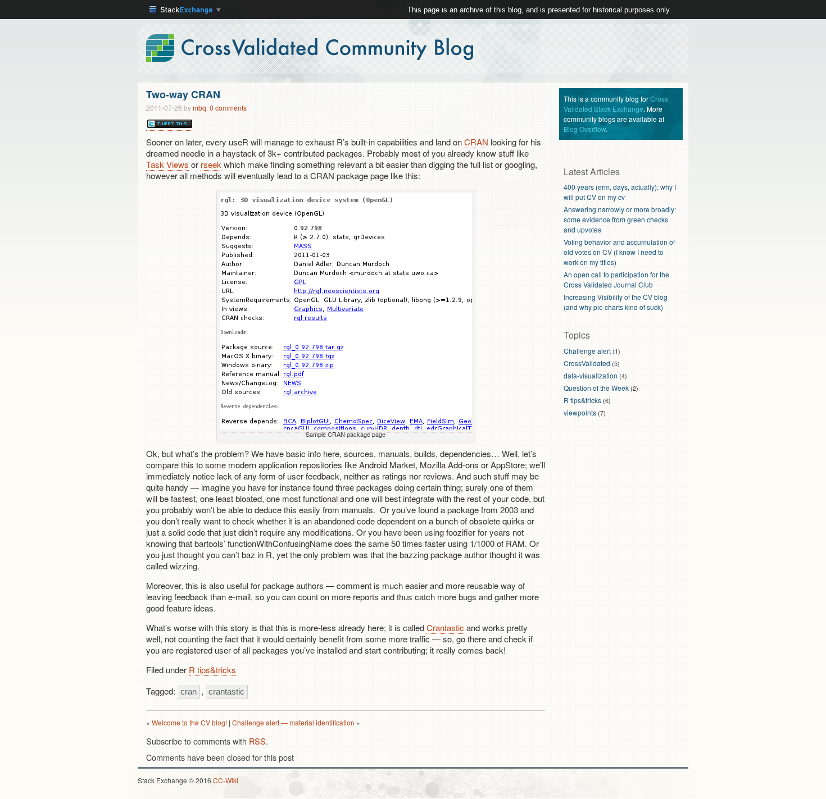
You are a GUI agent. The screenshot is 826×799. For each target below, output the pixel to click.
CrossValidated (587, 363)
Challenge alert (587, 350)
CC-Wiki (225, 780)
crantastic (226, 691)
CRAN (476, 142)
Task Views (167, 164)
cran (188, 691)
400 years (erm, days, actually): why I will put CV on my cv (620, 192)
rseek (211, 164)
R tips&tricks (212, 669)
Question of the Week (596, 387)
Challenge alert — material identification (293, 722)
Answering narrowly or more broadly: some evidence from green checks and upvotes (620, 219)
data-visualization (591, 375)
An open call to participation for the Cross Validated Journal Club (616, 279)
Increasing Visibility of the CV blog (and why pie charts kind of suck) (616, 302)
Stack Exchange (186, 11)
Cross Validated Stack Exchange (616, 103)
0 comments (228, 107)
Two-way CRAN (183, 94)
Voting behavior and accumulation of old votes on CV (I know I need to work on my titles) (619, 252)
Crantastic (445, 627)
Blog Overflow (585, 129)
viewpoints (580, 412)
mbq (199, 107)
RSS (257, 741)
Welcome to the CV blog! (189, 722)
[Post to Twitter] (169, 124)
